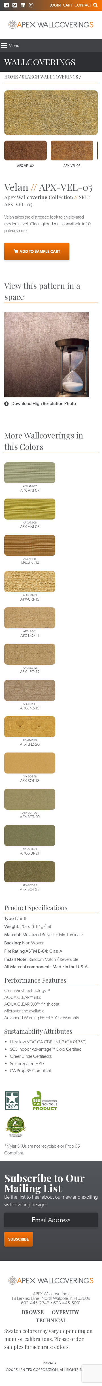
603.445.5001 (67, 1303)
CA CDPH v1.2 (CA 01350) (61, 1041)
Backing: (12, 943)
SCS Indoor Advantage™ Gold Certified (46, 1049)
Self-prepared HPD (27, 1063)
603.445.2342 (35, 1303)
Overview (65, 1312)
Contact (83, 5)
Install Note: (16, 959)
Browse (33, 1312)
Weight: (12, 926)
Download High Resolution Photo (43, 403)
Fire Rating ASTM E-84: (26, 951)
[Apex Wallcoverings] (51, 24)
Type (9, 918)
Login (55, 5)
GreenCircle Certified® (31, 1056)
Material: (13, 934)
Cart (67, 5)
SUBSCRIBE (18, 1239)
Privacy (49, 1363)
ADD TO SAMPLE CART (40, 251)
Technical (51, 1320)
